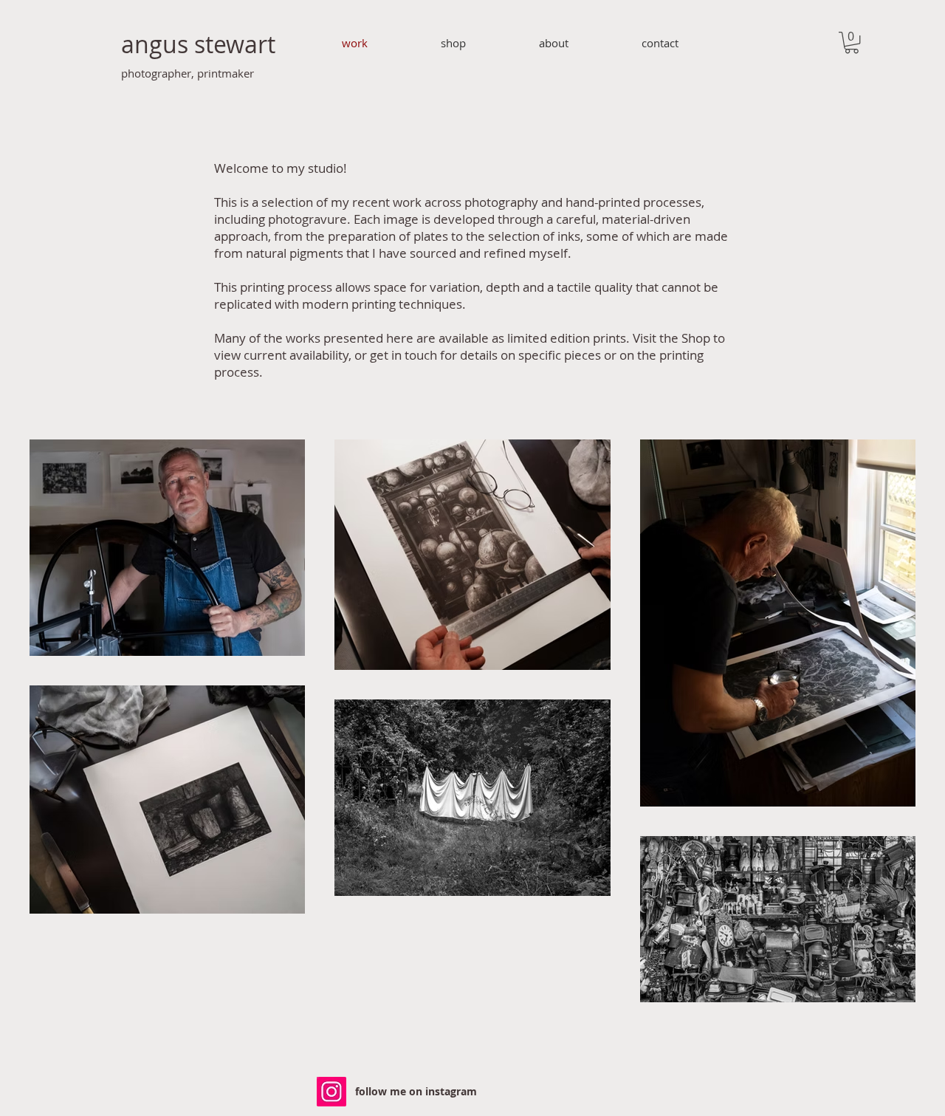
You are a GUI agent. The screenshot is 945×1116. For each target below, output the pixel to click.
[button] (852, 42)
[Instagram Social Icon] (331, 1091)
